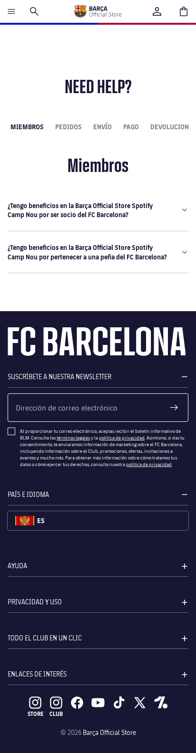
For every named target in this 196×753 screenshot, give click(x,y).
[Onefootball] (160, 702)
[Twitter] (139, 702)
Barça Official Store (109, 732)
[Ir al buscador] (34, 11)
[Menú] (11, 11)
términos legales (73, 437)
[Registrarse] (174, 408)
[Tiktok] (119, 702)
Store (35, 713)
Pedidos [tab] (68, 127)
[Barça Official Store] (97, 11)
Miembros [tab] (27, 127)
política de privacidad (122, 437)
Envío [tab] (102, 127)
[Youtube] (98, 702)
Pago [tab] (131, 127)
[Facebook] (77, 702)
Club (56, 713)
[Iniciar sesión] (157, 11)
